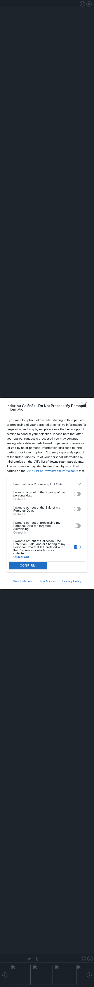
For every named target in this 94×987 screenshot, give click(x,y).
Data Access (47, 581)
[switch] (77, 494)
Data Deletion (22, 581)
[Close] (85, 406)
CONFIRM (28, 565)
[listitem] (47, 484)
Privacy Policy (71, 581)
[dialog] (47, 493)
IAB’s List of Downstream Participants (52, 471)
